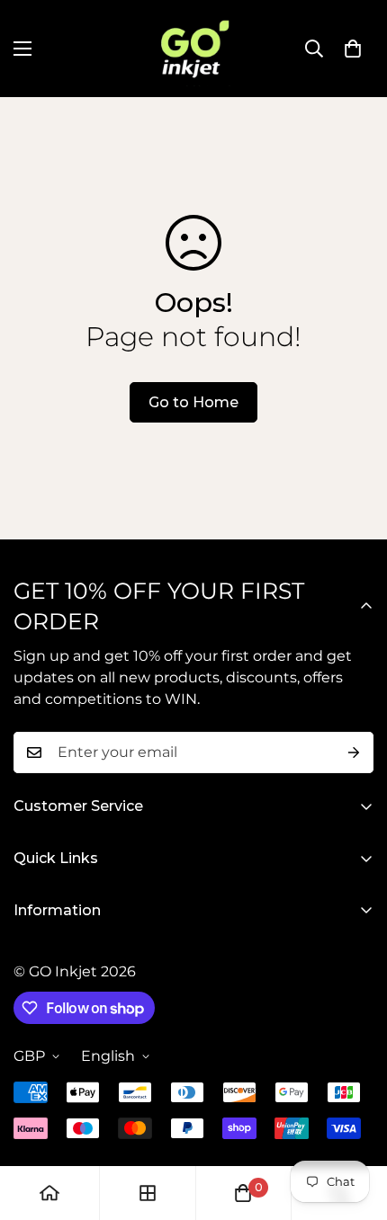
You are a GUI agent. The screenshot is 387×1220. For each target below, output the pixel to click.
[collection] (148, 1193)
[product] (49, 1193)
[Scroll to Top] (355, 1125)
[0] (353, 48)
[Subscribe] (354, 752)
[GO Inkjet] (193, 48)
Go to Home (193, 402)
